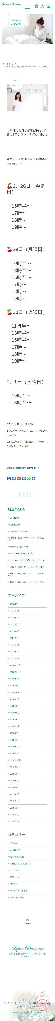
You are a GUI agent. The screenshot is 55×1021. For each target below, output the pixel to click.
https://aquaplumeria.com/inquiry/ (23, 468)
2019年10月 (15, 760)
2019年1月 (14, 821)
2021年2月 (14, 652)
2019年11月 (15, 753)
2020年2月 (14, 733)
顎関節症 (14, 884)
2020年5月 (14, 713)
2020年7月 (14, 699)
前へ (23, 494)
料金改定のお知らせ (19, 547)
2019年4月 (14, 801)
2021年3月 (14, 645)
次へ (31, 494)
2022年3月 (14, 611)
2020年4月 (14, 719)
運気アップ (15, 877)
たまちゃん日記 (17, 898)
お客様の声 (15, 518)
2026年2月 (14, 604)
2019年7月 (14, 781)
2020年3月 (14, 726)
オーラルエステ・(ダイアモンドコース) (27, 560)
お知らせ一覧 (11, 64)
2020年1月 (14, 740)
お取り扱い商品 (17, 857)
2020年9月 (14, 686)
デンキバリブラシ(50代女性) (22, 553)
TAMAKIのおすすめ (19, 891)
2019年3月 (14, 808)
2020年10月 (15, 679)
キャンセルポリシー (13, 1003)
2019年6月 (14, 787)
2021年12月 (15, 624)
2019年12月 (15, 747)
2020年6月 (14, 706)
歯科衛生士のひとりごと (21, 864)
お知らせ (14, 843)
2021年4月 (14, 638)
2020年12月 (15, 665)
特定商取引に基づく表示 (39, 1003)
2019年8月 (14, 774)
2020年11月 (15, 672)
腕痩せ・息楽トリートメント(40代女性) (27, 582)
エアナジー (15, 870)
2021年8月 (14, 631)
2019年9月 (14, 767)
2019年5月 (14, 794)
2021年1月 (14, 658)
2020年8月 (14, 692)
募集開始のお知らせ (19, 531)
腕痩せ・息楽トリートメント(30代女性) (27, 567)
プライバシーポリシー (27, 1006)
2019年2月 (14, 815)
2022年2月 (14, 618)
